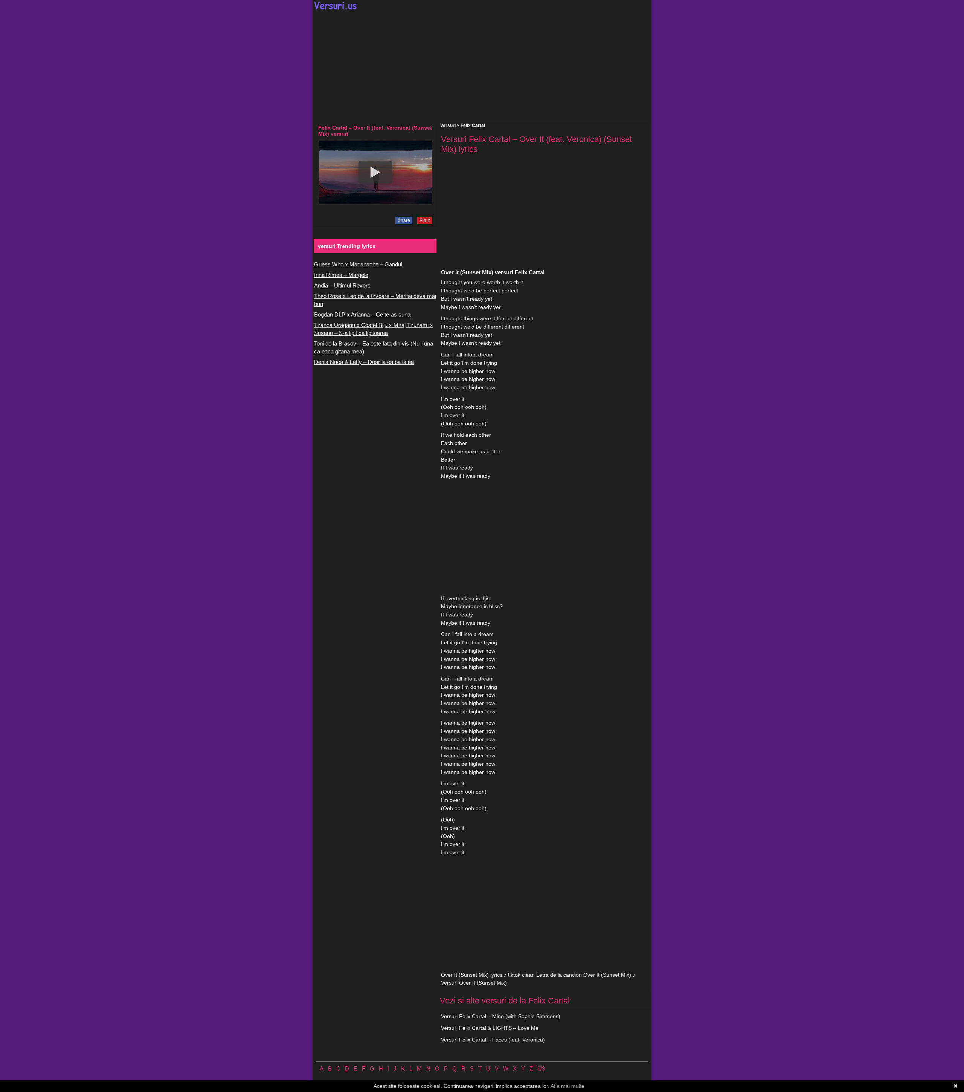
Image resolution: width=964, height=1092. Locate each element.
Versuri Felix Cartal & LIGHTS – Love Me (489, 1028)
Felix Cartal (473, 125)
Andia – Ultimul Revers (342, 285)
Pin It (424, 220)
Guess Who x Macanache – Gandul (358, 264)
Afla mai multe (567, 1086)
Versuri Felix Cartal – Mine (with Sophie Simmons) (500, 1016)
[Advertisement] (482, 66)
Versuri (448, 125)
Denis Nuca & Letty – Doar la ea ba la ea (364, 362)
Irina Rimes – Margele (341, 275)
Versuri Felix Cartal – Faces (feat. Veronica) (493, 1040)
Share (404, 220)
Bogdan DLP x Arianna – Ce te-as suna (362, 314)
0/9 (541, 1068)
